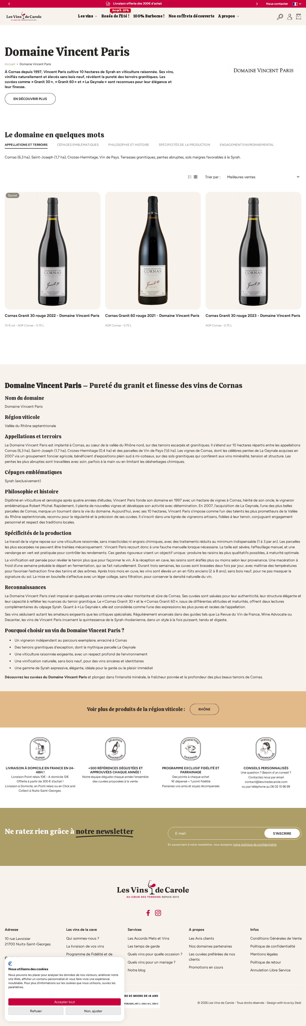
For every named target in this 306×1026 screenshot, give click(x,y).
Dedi (298, 1003)
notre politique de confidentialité (255, 844)
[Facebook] (148, 912)
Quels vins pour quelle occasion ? (155, 954)
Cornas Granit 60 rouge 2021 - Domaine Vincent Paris (152, 315)
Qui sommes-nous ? (82, 938)
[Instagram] (158, 912)
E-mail (180, 833)
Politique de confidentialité (272, 946)
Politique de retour (265, 962)
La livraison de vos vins (85, 946)
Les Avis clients (201, 938)
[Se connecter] (289, 16)
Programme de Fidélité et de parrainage (89, 956)
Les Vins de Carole (221, 1003)
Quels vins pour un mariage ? (151, 962)
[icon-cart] (297, 16)
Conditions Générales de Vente (276, 938)
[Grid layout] (195, 177)
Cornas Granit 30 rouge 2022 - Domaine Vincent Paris (52, 315)
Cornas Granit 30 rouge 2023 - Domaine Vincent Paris (253, 315)
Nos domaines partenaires (210, 946)
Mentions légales (264, 954)
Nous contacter (277, 3)
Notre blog (136, 970)
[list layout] (190, 177)
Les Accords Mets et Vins (148, 938)
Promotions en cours (206, 967)
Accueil (10, 64)
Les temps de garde (144, 946)
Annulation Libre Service (270, 970)
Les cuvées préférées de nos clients (212, 956)
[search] (280, 16)
